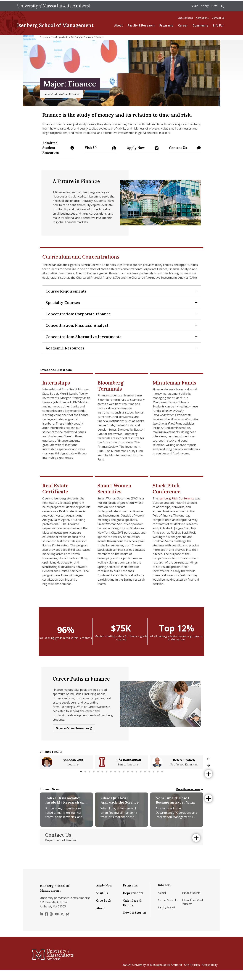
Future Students (191, 892)
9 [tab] (115, 772)
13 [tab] (132, 772)
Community (200, 25)
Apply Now (143, 149)
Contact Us (218, 17)
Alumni (162, 892)
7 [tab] (106, 772)
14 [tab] (136, 772)
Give (214, 6)
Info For (218, 25)
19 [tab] (158, 772)
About (118, 25)
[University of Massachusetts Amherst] (38, 953)
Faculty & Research (141, 25)
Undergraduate (60, 37)
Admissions (202, 17)
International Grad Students (192, 901)
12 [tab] (128, 772)
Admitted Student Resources (58, 148)
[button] (121, 291)
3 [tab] (89, 772)
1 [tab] (81, 772)
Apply (205, 6)
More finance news (188, 789)
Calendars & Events (132, 903)
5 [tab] (98, 772)
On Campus (77, 37)
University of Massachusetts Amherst (157, 965)
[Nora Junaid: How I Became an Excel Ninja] (176, 809)
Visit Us (91, 149)
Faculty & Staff (166, 907)
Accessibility (210, 965)
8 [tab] (111, 772)
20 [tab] (162, 772)
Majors (89, 37)
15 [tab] (140, 772)
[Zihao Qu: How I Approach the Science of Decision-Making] (121, 809)
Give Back (103, 900)
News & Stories (134, 913)
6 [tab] (102, 772)
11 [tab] (123, 772)
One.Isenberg (185, 17)
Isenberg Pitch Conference (176, 498)
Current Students (167, 900)
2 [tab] (85, 772)
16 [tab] (145, 772)
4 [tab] (94, 772)
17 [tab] (149, 772)
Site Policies (192, 965)
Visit (195, 6)
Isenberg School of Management (55, 25)
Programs (166, 25)
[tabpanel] (66, 762)
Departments (133, 893)
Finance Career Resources (72, 728)
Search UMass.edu (222, 6)
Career (183, 25)
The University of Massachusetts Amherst (53, 6)
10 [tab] (119, 772)
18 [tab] (153, 772)
